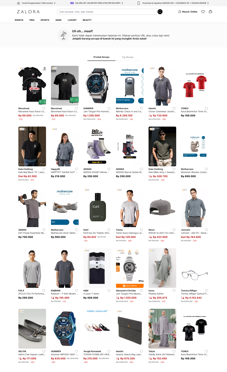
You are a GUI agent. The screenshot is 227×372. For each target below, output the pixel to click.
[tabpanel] (113, 215)
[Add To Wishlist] (44, 108)
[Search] (160, 11)
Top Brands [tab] (127, 57)
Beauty (87, 20)
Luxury (72, 20)
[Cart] (210, 12)
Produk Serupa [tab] (101, 57)
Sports (45, 20)
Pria (31, 20)
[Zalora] (28, 11)
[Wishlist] (203, 12)
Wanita (19, 20)
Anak (58, 20)
